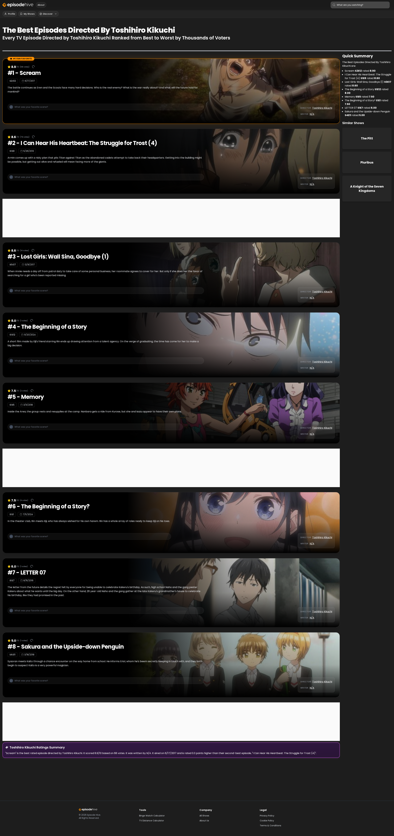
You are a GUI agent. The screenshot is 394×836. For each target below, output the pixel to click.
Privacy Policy (267, 815)
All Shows (204, 815)
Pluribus (366, 162)
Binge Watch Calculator (152, 815)
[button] (106, 109)
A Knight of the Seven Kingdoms (367, 188)
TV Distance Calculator (151, 820)
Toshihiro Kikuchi (322, 108)
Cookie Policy (267, 820)
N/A (312, 114)
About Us (204, 820)
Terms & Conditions (270, 825)
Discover (48, 13)
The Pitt (367, 138)
